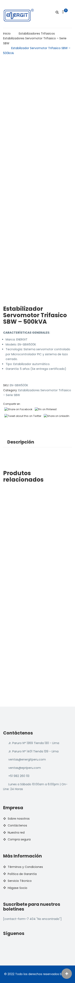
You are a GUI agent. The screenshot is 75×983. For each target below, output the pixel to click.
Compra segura (19, 839)
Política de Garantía (22, 874)
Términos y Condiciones (25, 867)
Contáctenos (17, 825)
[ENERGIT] (18, 15)
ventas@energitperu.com (27, 759)
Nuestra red (16, 832)
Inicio (7, 33)
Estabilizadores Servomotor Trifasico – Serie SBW (34, 40)
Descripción (20, 442)
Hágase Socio (17, 888)
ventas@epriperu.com (24, 768)
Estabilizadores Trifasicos (37, 33)
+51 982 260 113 (18, 776)
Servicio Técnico (20, 881)
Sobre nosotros (19, 818)
